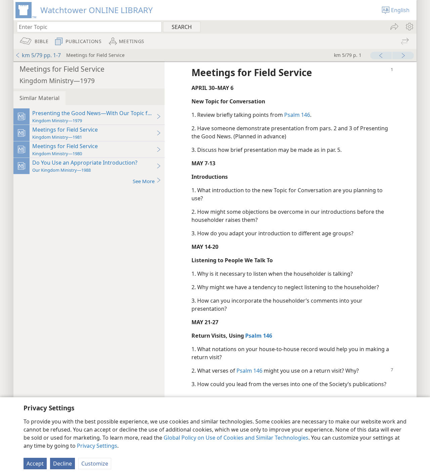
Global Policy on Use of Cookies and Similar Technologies (236, 437)
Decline (62, 463)
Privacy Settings (97, 445)
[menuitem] (409, 26)
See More (144, 181)
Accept (35, 463)
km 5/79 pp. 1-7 (41, 55)
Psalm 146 (297, 114)
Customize (94, 463)
